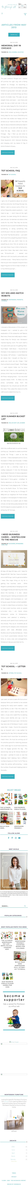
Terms (14, 1173)
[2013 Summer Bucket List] (14, 444)
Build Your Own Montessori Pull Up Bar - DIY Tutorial (5, 827)
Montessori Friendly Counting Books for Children (19, 827)
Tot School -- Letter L (13, 667)
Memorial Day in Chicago (11, 46)
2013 (9, 52)
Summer (14, 52)
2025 (13, 1147)
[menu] (1, 13)
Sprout (6, 1101)
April (13, 1153)
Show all (14, 34)
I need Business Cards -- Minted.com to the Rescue (13, 537)
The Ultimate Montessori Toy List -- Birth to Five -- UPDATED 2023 (6, 808)
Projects (20, 299)
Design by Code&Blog (14, 1184)
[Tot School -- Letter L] (14, 695)
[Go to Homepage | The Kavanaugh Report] (14, 9)
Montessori (12, 299)
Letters (10, 673)
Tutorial (4, 300)
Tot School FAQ (10, 170)
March (13, 1156)
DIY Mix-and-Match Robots (12, 294)
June (13, 1150)
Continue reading (7, 152)
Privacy (14, 1176)
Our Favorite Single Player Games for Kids (20, 808)
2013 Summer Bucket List (13, 417)
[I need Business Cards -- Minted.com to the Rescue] (14, 567)
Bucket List (15, 422)
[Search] (25, 906)
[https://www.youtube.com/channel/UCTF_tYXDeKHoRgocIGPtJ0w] (19, 838)
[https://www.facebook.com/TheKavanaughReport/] (8, 838)
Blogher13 (11, 543)
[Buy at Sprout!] (14, 1129)
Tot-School (12, 174)
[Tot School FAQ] (14, 197)
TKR (6, 544)
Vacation (20, 52)
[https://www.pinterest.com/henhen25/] (12, 838)
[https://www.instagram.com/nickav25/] (16, 838)
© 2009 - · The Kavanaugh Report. (14, 1180)
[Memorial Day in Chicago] (14, 75)
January (13, 1159)
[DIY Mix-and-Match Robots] (14, 323)
